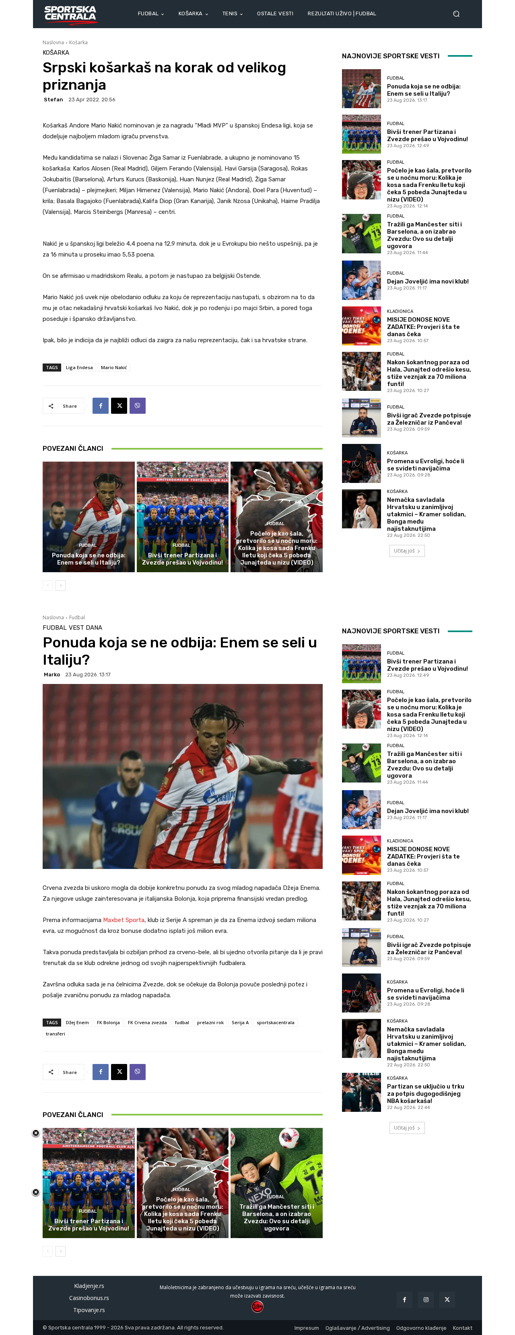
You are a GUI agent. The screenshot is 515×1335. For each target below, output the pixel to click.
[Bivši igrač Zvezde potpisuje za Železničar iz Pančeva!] (361, 417)
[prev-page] (48, 585)
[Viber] (138, 406)
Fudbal (88, 545)
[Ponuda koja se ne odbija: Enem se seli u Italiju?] (89, 517)
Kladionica (400, 311)
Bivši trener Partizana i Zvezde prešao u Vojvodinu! (182, 559)
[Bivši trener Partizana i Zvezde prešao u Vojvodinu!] (183, 517)
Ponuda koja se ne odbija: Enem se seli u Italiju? (89, 559)
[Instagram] (426, 1300)
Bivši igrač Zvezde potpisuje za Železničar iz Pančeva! (429, 419)
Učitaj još (404, 550)
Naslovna (53, 42)
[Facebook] (101, 406)
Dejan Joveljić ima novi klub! (428, 281)
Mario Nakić (114, 367)
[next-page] (61, 585)
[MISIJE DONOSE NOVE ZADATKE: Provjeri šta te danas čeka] (361, 325)
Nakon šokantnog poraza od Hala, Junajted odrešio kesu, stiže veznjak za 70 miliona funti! (429, 373)
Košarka (78, 42)
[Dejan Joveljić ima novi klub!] (361, 280)
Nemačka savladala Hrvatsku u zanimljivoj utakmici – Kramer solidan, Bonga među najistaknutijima (426, 514)
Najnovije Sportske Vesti (391, 56)
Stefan (53, 99)
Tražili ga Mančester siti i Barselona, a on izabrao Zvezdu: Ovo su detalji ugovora (424, 235)
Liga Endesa (79, 367)
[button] (459, 13)
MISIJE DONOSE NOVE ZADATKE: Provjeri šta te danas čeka (423, 327)
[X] (119, 406)
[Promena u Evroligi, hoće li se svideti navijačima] (361, 463)
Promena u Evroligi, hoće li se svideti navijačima (425, 465)
